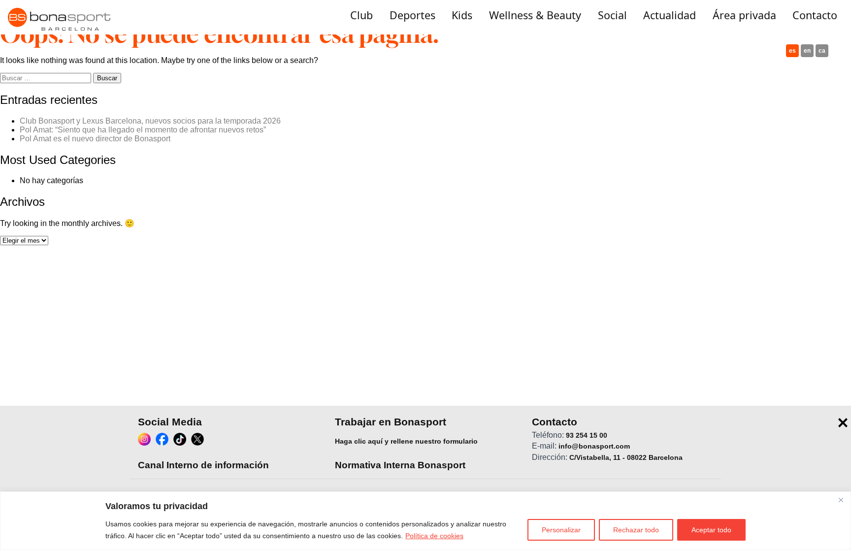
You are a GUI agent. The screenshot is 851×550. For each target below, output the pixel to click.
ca (821, 50)
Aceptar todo (711, 530)
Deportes (412, 15)
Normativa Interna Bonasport (400, 465)
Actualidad (669, 15)
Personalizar (561, 530)
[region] (425, 520)
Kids (462, 15)
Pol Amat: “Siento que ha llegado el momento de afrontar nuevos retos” (143, 130)
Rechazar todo (636, 530)
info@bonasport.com (594, 446)
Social (612, 15)
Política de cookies (434, 536)
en (807, 50)
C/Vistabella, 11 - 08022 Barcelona (626, 457)
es (792, 50)
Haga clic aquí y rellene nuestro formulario (406, 441)
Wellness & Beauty (535, 15)
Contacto (814, 15)
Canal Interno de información (203, 465)
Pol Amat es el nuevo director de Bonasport (95, 138)
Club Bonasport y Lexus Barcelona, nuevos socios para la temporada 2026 (150, 121)
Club (361, 15)
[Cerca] (841, 500)
